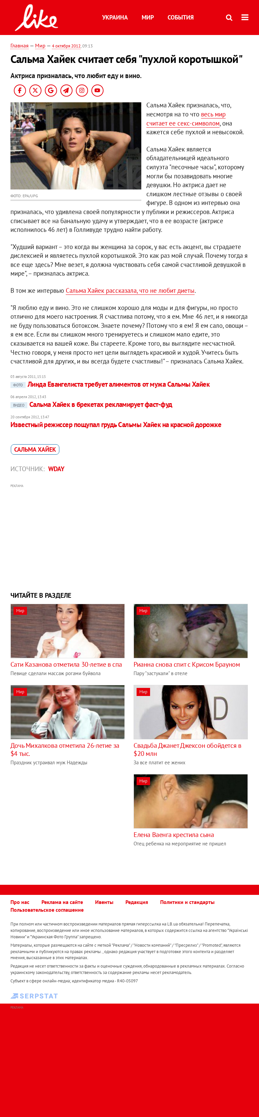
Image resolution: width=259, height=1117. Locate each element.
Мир (148, 17)
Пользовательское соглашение (47, 909)
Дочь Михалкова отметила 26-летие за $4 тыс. (64, 749)
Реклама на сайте (62, 902)
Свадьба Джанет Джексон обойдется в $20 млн (187, 749)
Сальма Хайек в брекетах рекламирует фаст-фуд (92, 404)
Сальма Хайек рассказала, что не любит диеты (130, 290)
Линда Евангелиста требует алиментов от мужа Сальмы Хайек (111, 384)
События (181, 17)
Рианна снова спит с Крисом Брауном (187, 664)
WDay (56, 469)
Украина (115, 17)
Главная (19, 45)
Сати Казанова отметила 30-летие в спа (66, 664)
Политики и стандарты (187, 902)
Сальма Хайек (35, 449)
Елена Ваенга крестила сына (174, 834)
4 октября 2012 (66, 46)
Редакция (136, 902)
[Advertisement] (129, 537)
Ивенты (104, 902)
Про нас (19, 902)
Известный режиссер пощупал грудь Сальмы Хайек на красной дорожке (115, 424)
